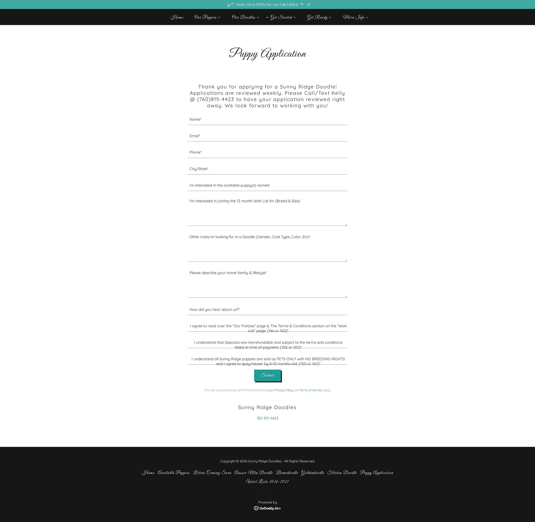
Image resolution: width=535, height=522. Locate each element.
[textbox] (267, 119)
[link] (267, 508)
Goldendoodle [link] (312, 473)
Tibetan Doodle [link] (342, 473)
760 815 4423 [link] (267, 418)
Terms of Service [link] (311, 390)
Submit (267, 375)
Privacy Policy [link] (284, 390)
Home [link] (177, 17)
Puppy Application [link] (376, 473)
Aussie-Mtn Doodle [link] (254, 473)
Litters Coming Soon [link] (212, 473)
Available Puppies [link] (174, 473)
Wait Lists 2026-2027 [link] (267, 481)
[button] (205, 17)
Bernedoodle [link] (287, 473)
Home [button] (148, 473)
